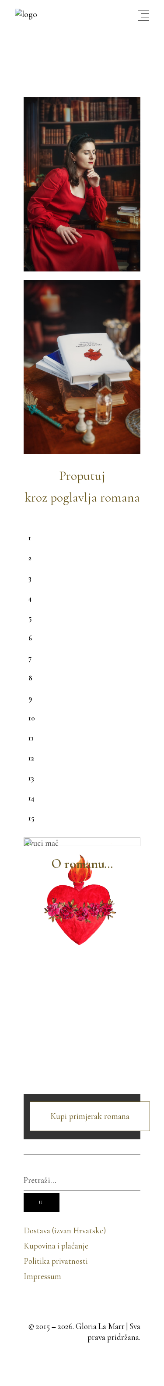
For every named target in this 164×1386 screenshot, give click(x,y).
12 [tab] (31, 758)
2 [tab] (29, 557)
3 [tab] (29, 578)
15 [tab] (31, 818)
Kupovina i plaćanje (56, 1246)
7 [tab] (29, 658)
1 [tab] (29, 537)
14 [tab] (31, 798)
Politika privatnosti (56, 1261)
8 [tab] (30, 678)
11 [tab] (31, 738)
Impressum (42, 1276)
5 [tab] (29, 618)
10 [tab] (31, 718)
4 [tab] (29, 598)
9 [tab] (30, 698)
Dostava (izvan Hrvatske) (65, 1230)
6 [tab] (30, 638)
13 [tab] (31, 778)
